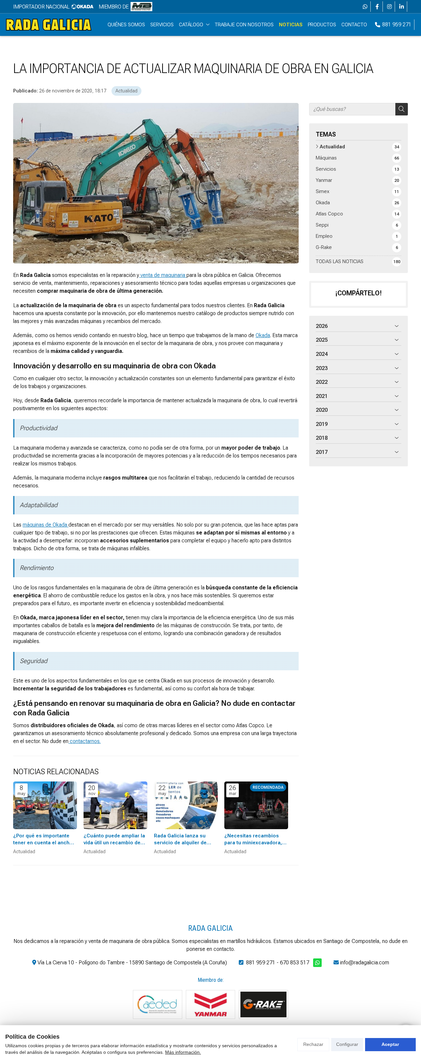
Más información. (183, 1052)
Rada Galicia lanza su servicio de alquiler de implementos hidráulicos (184, 840)
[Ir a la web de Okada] (82, 6)
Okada (263, 335)
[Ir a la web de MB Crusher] (141, 6)
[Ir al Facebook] (377, 6)
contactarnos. (84, 741)
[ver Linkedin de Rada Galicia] (401, 6)
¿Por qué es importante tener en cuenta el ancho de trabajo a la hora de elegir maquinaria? (43, 840)
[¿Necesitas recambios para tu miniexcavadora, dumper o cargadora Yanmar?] (256, 805)
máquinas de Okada (45, 525)
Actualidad (126, 91)
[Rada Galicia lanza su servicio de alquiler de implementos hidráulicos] (186, 805)
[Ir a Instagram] (389, 6)
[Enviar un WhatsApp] (365, 6)
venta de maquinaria (162, 275)
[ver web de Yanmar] (210, 1004)
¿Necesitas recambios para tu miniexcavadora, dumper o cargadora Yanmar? (253, 840)
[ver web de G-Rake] (263, 1004)
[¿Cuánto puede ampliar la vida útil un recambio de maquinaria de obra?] (115, 805)
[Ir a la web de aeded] (157, 1004)
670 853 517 (294, 962)
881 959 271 (260, 962)
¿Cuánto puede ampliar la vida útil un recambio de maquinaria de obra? (114, 840)
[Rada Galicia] (48, 25)
